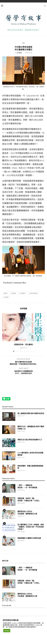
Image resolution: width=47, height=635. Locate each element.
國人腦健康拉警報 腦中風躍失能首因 (30, 413)
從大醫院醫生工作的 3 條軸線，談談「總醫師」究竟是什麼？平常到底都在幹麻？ (30, 526)
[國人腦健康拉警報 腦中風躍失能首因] (8, 416)
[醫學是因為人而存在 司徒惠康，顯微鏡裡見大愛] (8, 514)
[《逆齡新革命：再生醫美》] (23, 327)
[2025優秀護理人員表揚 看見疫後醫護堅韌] (8, 456)
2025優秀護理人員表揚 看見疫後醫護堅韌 (30, 454)
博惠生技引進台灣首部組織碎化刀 (29, 440)
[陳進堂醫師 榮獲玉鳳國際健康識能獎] (8, 469)
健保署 (5, 293)
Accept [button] (7, 631)
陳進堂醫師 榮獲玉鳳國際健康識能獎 (30, 467)
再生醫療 (13, 293)
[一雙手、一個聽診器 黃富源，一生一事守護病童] (8, 488)
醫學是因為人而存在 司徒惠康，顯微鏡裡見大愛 (27, 512)
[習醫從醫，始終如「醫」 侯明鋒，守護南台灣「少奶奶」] (8, 501)
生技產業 (6, 297)
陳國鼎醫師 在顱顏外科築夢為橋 (29, 538)
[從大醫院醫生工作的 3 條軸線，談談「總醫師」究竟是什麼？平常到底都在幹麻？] (8, 527)
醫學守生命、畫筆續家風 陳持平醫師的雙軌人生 (30, 427)
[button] (4, 332)
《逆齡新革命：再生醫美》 (23, 344)
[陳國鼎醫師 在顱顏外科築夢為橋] (8, 541)
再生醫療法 (22, 293)
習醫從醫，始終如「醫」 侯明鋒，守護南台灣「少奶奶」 (28, 499)
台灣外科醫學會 (33, 293)
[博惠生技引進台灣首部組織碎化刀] (8, 442)
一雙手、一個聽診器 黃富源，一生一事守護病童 (27, 486)
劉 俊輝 (19, 53)
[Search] (45, 6)
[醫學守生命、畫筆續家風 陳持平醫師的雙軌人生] (8, 429)
